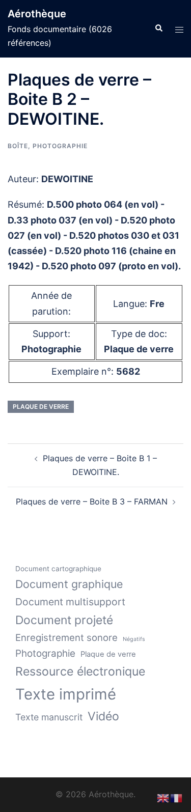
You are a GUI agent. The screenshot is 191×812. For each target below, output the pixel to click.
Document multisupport (70, 602)
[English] (163, 797)
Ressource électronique (80, 671)
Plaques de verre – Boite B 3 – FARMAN (92, 501)
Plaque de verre (41, 406)
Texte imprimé (65, 694)
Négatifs (134, 639)
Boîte (18, 146)
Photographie (60, 146)
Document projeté (64, 620)
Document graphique (69, 584)
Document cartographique (58, 569)
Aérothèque (37, 14)
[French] (176, 797)
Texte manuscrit (49, 717)
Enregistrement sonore (66, 637)
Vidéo (103, 716)
